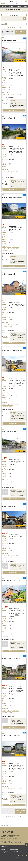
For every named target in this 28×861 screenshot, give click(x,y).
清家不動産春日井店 (5, 825)
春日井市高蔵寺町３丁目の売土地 (12, 197)
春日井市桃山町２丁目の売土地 (11, 580)
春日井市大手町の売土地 (9, 40)
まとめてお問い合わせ (20, 32)
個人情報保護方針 (6, 851)
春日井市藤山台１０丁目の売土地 (12, 350)
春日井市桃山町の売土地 (9, 274)
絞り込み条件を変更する (14, 859)
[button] (24, 54)
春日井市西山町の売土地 (9, 431)
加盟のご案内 (9, 849)
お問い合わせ (5, 852)
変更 (24, 18)
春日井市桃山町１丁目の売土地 (11, 735)
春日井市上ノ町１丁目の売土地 (11, 658)
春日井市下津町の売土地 (9, 506)
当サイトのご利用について (17, 851)
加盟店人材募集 (16, 849)
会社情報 (3, 849)
